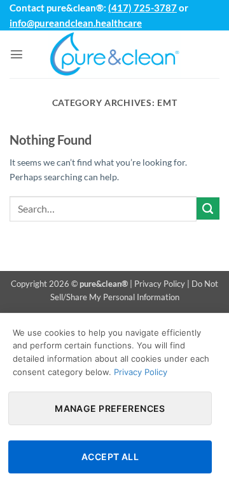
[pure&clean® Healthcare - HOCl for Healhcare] (114, 54)
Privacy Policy (159, 284)
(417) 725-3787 (142, 7)
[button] (17, 54)
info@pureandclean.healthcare (76, 23)
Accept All (110, 456)
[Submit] (208, 208)
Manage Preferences (110, 408)
